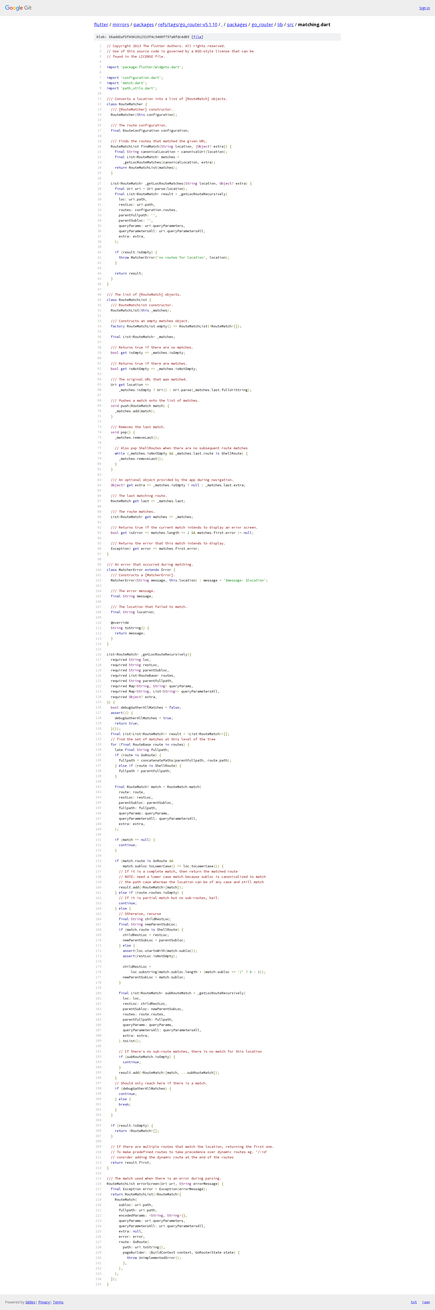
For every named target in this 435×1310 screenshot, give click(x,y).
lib (280, 24)
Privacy (44, 1302)
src (290, 24)
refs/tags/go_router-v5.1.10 (187, 24)
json (426, 1302)
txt (414, 1302)
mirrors (121, 24)
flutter (101, 24)
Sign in (424, 8)
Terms (58, 1302)
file (197, 37)
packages (143, 24)
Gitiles (30, 1302)
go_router (262, 24)
